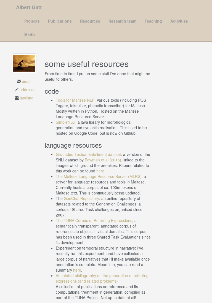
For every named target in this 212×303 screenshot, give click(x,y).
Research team (122, 21)
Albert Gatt (29, 7)
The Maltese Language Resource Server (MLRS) (99, 176)
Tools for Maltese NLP (75, 100)
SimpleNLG (65, 122)
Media (30, 34)
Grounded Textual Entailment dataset (88, 154)
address (27, 89)
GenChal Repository (81, 198)
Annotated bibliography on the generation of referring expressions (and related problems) (102, 278)
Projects (32, 21)
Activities (179, 21)
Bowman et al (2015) (103, 160)
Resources (90, 21)
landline (26, 98)
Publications (60, 21)
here (100, 171)
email (26, 81)
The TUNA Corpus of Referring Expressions (94, 220)
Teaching (153, 21)
